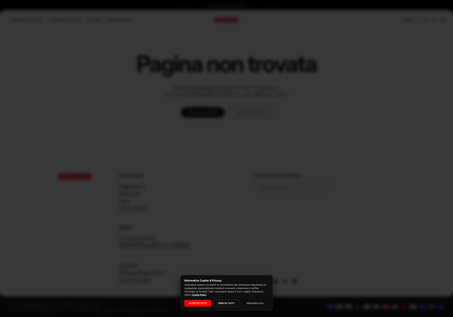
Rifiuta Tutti (226, 303)
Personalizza (255, 303)
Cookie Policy (199, 294)
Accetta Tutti (198, 303)
